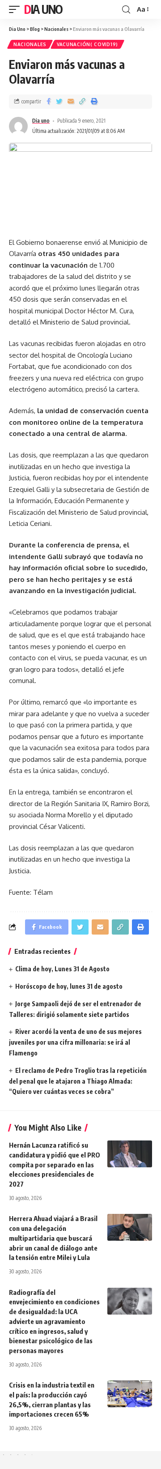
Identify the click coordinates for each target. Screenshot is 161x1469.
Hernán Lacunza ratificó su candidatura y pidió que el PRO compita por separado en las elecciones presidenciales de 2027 (54, 1164)
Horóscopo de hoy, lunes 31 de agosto (69, 986)
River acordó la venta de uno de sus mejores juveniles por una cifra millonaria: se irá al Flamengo (75, 1042)
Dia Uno (43, 9)
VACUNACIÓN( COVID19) (87, 44)
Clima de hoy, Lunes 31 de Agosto (62, 969)
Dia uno (41, 120)
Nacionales (30, 44)
